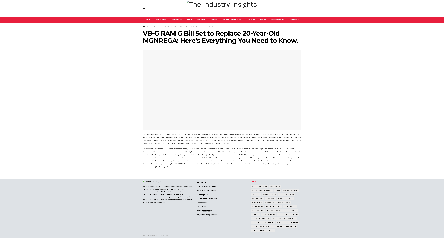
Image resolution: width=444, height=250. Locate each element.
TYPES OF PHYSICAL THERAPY (263, 222)
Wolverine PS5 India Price (261, 226)
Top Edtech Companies (260, 218)
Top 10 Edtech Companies (288, 214)
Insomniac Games (269, 194)
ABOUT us (251, 20)
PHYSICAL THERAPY (285, 198)
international (277, 20)
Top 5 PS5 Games (268, 214)
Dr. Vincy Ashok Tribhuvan (261, 190)
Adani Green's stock (259, 186)
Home (145, 26)
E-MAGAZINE (177, 20)
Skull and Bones (258, 210)
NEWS (189, 20)
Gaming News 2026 (290, 190)
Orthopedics (270, 198)
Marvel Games (257, 198)
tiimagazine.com (209, 190)
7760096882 (202, 206)
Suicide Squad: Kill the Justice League (281, 210)
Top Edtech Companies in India (284, 218)
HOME (147, 20)
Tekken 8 (255, 214)
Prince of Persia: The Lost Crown (277, 202)
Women (214, 20)
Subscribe (294, 20)
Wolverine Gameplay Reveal (287, 222)
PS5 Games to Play (273, 206)
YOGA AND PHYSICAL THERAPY (263, 230)
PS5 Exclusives (257, 206)
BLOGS (263, 20)
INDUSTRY (201, 20)
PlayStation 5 (257, 202)
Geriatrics (255, 194)
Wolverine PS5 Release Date (285, 226)
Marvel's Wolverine (286, 194)
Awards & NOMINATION (231, 20)
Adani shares (275, 186)
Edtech (277, 190)
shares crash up (290, 206)
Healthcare (161, 20)
